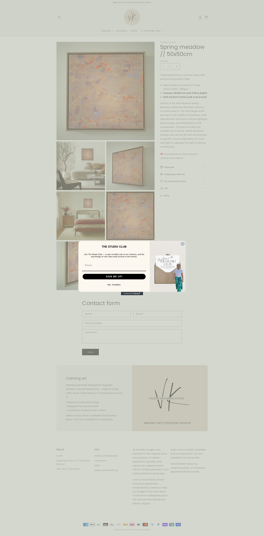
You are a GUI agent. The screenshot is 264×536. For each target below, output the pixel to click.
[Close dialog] (182, 244)
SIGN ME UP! (114, 276)
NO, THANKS (114, 285)
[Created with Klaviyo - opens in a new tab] (132, 293)
